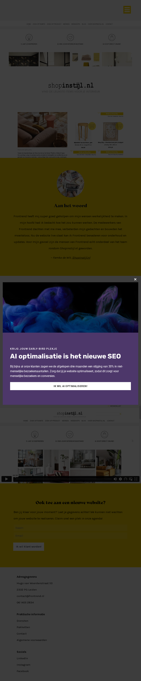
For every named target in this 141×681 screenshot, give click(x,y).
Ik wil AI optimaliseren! (70, 386)
